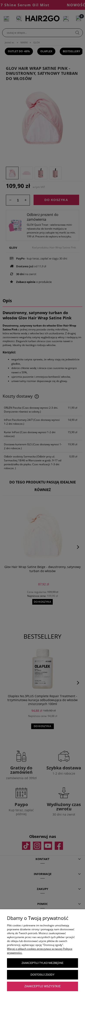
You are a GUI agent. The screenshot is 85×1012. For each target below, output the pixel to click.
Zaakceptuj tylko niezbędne (42, 963)
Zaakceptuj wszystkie (42, 986)
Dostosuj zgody (42, 974)
